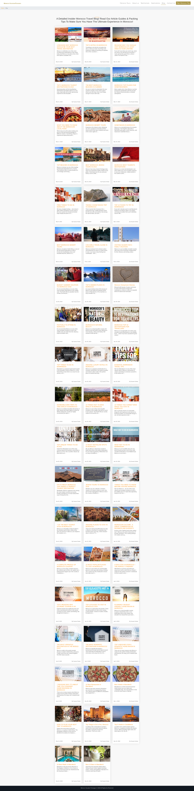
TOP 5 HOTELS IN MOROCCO (96, 45)
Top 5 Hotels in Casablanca (123, 724)
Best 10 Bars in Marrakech (95, 764)
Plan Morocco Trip (183, 3)
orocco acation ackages (12, 3)
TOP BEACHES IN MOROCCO (67, 165)
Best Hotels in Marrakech (122, 684)
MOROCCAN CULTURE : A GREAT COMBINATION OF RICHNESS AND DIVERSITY (124, 526)
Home (2, 8)
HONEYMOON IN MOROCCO (124, 125)
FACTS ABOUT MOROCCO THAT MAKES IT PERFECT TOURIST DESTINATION (66, 486)
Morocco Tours (125, 3)
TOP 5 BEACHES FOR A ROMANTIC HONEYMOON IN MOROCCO (124, 646)
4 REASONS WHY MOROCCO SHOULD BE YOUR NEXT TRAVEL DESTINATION (67, 47)
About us (135, 3)
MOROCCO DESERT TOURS (96, 125)
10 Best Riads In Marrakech (66, 764)
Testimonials (145, 3)
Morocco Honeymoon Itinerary (124, 285)
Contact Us (171, 3)
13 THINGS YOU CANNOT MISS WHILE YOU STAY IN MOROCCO (125, 406)
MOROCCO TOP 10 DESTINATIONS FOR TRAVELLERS (121, 326)
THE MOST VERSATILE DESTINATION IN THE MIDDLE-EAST (68, 646)
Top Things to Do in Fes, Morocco (97, 724)
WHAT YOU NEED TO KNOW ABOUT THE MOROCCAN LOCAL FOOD (67, 127)
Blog (163, 3)
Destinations (155, 3)
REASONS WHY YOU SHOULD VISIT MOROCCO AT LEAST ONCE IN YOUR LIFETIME (125, 47)
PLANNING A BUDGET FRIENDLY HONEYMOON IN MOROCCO (124, 606)
